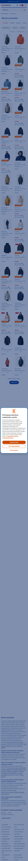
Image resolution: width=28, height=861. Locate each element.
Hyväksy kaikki (14, 442)
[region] (14, 430)
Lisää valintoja (14, 450)
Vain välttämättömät (14, 446)
